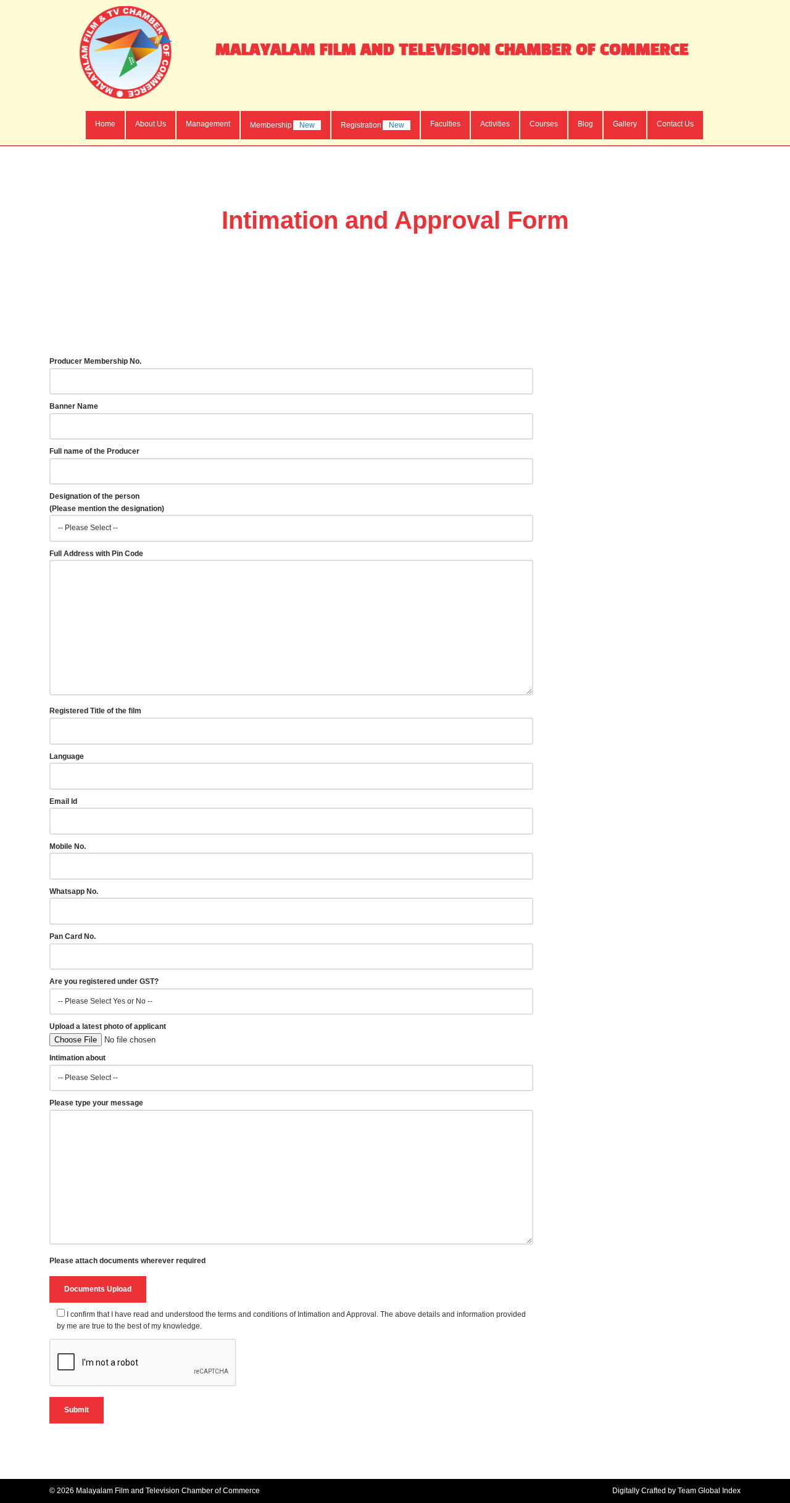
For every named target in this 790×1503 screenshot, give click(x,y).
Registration (372, 125)
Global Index (719, 1490)
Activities (495, 124)
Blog (585, 124)
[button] (150, 124)
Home (105, 124)
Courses (544, 124)
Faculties (445, 124)
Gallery (625, 124)
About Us (150, 124)
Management (208, 124)
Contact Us (675, 124)
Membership (282, 125)
